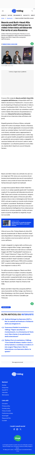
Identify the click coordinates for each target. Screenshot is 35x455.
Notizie (10, 15)
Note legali (5, 415)
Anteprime (5, 387)
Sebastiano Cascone (10, 44)
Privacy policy (6, 406)
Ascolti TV (26, 15)
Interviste (27, 314)
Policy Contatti (6, 411)
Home (2, 18)
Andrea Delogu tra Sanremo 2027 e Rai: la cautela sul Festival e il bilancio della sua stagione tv (19, 321)
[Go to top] (31, 449)
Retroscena (5, 395)
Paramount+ (10, 18)
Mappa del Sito (6, 418)
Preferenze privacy (7, 413)
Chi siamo (5, 403)
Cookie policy (6, 408)
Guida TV (3, 15)
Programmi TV (17, 15)
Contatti (4, 420)
